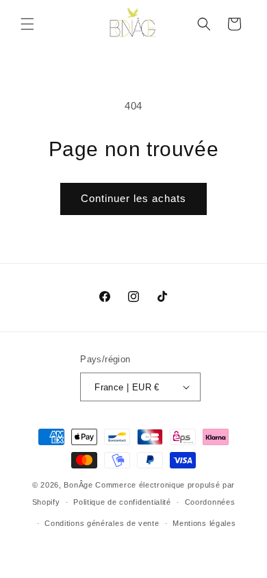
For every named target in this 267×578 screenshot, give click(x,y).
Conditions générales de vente (101, 523)
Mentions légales (204, 523)
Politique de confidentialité (122, 502)
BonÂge (78, 485)
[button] (27, 24)
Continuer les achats (133, 198)
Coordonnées (210, 502)
